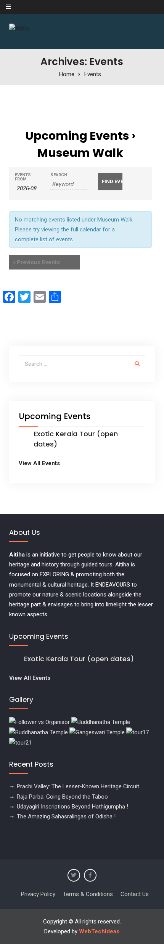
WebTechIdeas (99, 931)
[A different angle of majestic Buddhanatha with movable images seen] (38, 732)
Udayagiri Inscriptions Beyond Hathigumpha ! (72, 806)
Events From (23, 177)
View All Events (39, 463)
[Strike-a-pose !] (39, 721)
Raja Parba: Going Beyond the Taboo (62, 796)
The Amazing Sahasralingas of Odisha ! (66, 816)
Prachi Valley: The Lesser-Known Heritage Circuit (78, 786)
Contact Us (135, 894)
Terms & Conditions (88, 894)
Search (58, 175)
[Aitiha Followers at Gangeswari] (97, 732)
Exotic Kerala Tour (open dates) (79, 658)
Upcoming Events (77, 136)
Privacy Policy (38, 894)
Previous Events (36, 262)
